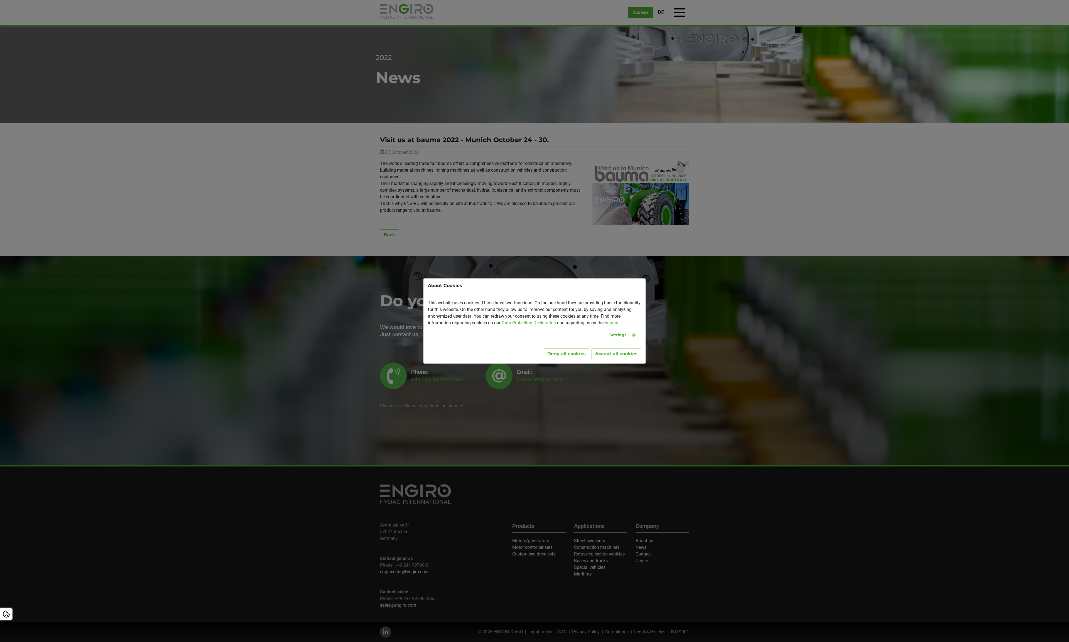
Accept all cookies (616, 353)
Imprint (612, 322)
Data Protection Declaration (529, 322)
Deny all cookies (566, 353)
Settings (617, 334)
